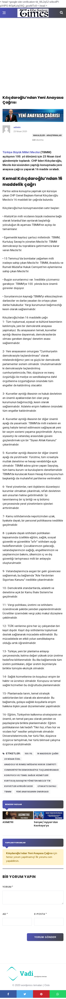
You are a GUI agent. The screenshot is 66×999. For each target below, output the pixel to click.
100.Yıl (28, 753)
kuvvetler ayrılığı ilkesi (18, 786)
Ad (5, 914)
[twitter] (25, 994)
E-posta (40, 914)
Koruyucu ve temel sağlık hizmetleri (26, 775)
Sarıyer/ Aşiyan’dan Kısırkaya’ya (46, 824)
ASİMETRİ (8, 822)
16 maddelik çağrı (47, 753)
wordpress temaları (31, 985)
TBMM (7, 791)
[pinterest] (41, 994)
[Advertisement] (33, 53)
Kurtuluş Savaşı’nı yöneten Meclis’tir (27, 780)
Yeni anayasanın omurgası (32, 791)
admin (17, 127)
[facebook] (8, 994)
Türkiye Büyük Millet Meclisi (21, 152)
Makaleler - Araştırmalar (47, 135)
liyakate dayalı (47, 786)
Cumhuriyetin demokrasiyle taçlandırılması (31, 769)
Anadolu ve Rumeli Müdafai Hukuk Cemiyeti (30, 764)
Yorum (8, 886)
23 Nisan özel (12, 759)
